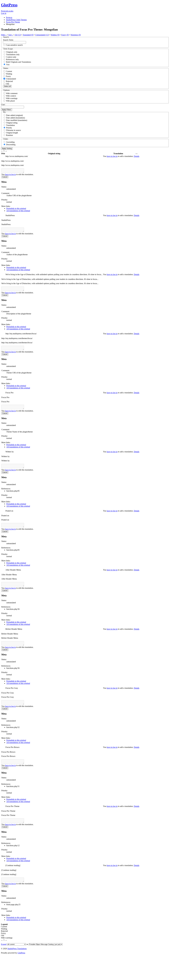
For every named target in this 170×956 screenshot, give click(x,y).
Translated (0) (28, 35)
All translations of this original (18, 211)
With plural (10, 101)
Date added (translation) (15, 118)
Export (3, 944)
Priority (9, 128)
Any (8, 64)
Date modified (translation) (16, 120)
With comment (11, 93)
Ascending (10, 142)
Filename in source (13, 130)
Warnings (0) (76, 35)
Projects (4, 11)
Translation (10, 125)
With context (11, 96)
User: (3, 104)
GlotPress (9, 5)
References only (12, 59)
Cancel (4, 177)
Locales (10, 11)
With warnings (11, 98)
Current (8, 71)
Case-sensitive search (14, 45)
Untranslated (10, 79)
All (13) (18, 35)
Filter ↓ (4, 35)
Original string (11, 123)
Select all (7, 86)
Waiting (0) (55, 35)
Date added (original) (14, 115)
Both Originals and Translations (18, 62)
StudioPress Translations (17, 949)
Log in (3, 13)
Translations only (13, 54)
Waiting (8, 74)
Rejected (9, 81)
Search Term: (8, 40)
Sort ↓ (10, 35)
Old (7, 84)
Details (136, 156)
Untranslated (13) (42, 35)
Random (9, 135)
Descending (10, 144)
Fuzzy (8, 76)
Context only (11, 57)
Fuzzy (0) (65, 35)
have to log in (112, 156)
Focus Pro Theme (13, 22)
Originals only (11, 52)
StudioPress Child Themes (16, 20)
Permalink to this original (16, 208)
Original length (12, 133)
